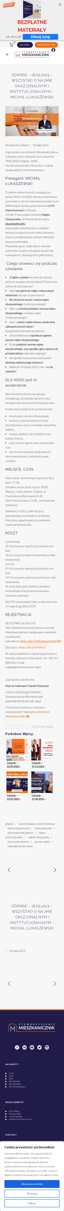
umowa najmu (42, 841)
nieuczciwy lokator (18, 841)
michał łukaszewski (18, 828)
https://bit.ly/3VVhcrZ (32, 647)
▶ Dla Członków (12, 1081)
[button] (32, 20)
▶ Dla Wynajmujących (15, 1086)
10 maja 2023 (41, 145)
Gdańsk (24, 145)
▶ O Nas (9, 1073)
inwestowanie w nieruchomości (37, 823)
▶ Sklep (9, 1076)
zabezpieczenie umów (20, 846)
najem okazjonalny (38, 837)
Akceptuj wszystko (32, 1183)
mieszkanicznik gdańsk (20, 832)
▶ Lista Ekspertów (13, 1116)
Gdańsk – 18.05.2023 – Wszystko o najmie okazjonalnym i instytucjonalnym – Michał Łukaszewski (32, 917)
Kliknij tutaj (40, 37)
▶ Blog (9, 1078)
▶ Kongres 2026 (13, 1114)
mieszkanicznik (43, 828)
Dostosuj (32, 1193)
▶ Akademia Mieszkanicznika (18, 1119)
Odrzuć (32, 1203)
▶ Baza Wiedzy (12, 1111)
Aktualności (12, 145)
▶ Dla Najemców (13, 1084)
